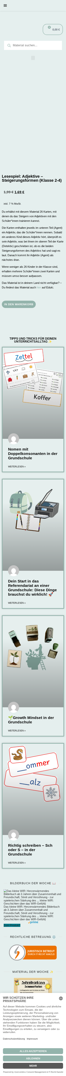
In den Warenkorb (18, 304)
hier (39, 287)
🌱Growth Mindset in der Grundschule (31, 720)
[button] (33, 58)
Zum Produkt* (12, 925)
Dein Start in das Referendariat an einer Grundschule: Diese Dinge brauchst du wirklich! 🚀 (32, 587)
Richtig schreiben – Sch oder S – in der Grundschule (30, 849)
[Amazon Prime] (33, 922)
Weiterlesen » (17, 467)
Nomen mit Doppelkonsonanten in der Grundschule (32, 453)
